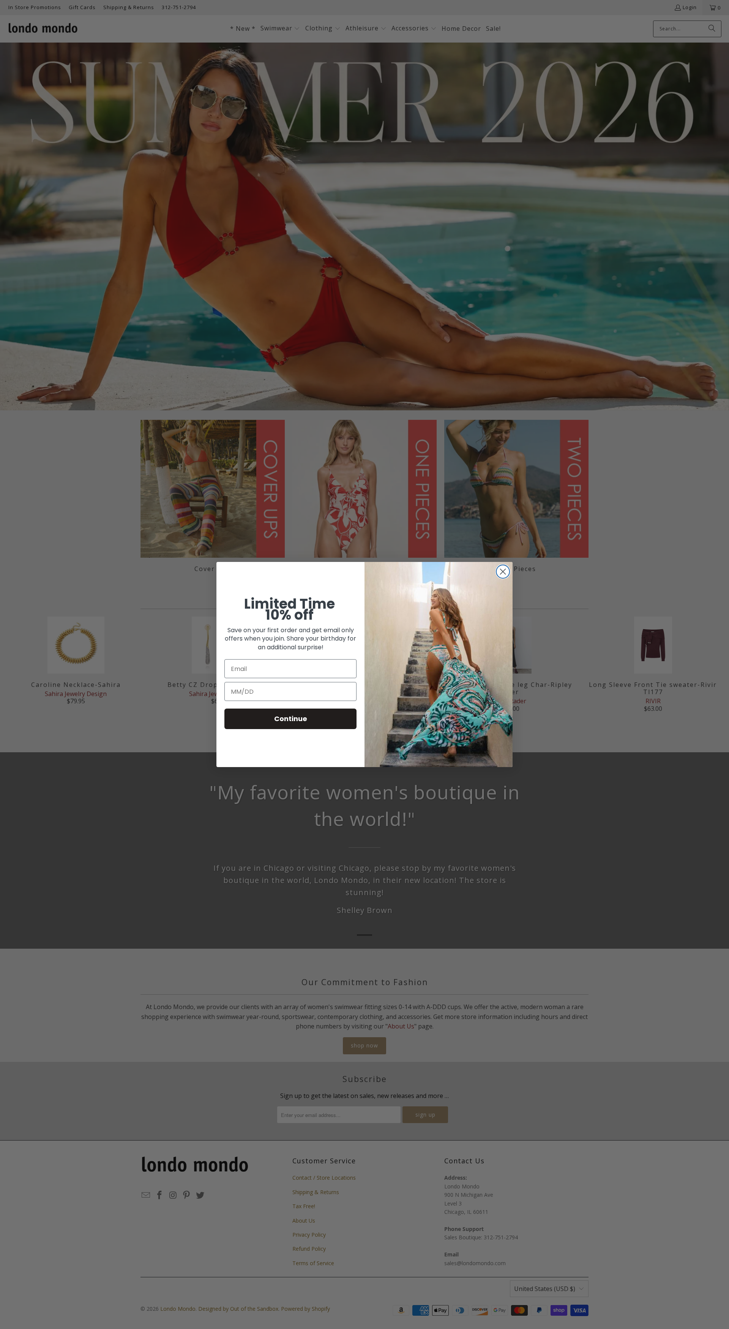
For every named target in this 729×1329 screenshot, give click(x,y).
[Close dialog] (503, 571)
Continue (290, 718)
